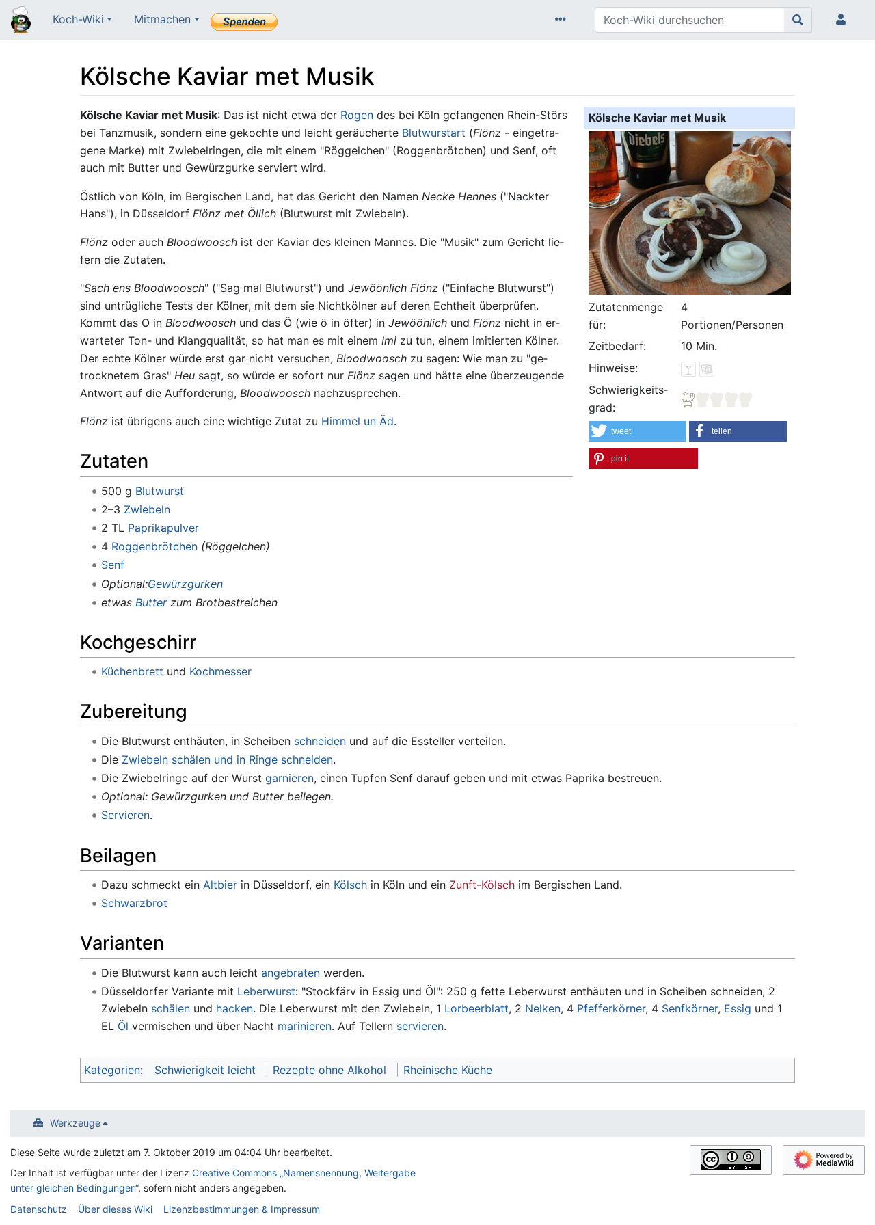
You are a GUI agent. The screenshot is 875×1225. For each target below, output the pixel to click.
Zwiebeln (147, 509)
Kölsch (350, 884)
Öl (123, 1026)
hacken (234, 1008)
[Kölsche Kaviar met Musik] (690, 211)
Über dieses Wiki (115, 1209)
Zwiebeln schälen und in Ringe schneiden (227, 759)
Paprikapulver (163, 528)
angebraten (290, 973)
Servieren (125, 815)
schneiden (320, 741)
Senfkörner (690, 1008)
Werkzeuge (75, 1123)
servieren (420, 1026)
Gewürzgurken (185, 584)
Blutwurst (159, 491)
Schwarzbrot (134, 903)
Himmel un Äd (357, 421)
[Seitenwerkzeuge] (563, 19)
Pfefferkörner (611, 1008)
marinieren (305, 1026)
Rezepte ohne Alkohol (329, 1070)
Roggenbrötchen (154, 546)
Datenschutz (38, 1209)
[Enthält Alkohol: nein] (688, 368)
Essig (737, 1008)
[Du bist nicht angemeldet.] (843, 19)
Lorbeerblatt (476, 1008)
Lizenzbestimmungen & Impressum (241, 1209)
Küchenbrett (132, 671)
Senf (112, 564)
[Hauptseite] (21, 21)
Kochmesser (220, 671)
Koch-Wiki (78, 19)
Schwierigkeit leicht (205, 1070)
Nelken (543, 1008)
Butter (151, 602)
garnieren (289, 778)
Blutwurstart (434, 132)
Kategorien (112, 1070)
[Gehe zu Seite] (798, 20)
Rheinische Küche (447, 1070)
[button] (637, 431)
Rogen (356, 115)
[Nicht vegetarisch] (706, 368)
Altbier (220, 884)
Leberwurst (266, 991)
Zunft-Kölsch (482, 884)
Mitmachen (162, 19)
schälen (170, 1008)
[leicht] (717, 398)
